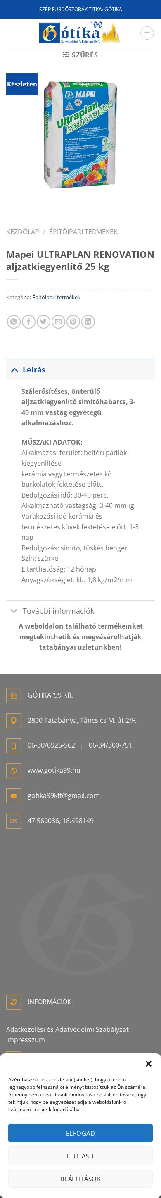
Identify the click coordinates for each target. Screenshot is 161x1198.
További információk (58, 611)
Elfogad (80, 1133)
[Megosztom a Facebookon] (29, 322)
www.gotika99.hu (54, 770)
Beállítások (80, 1178)
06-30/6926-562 (51, 745)
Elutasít (80, 1156)
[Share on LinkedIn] (88, 322)
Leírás (34, 369)
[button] (148, 1064)
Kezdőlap (22, 231)
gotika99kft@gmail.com (64, 795)
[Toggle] (14, 369)
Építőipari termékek (83, 231)
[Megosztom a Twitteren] (43, 322)
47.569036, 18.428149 (61, 820)
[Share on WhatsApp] (14, 322)
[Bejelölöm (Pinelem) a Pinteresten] (73, 322)
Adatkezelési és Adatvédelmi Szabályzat (67, 1029)
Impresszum (25, 1039)
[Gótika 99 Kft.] (80, 33)
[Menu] (147, 33)
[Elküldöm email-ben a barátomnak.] (58, 322)
